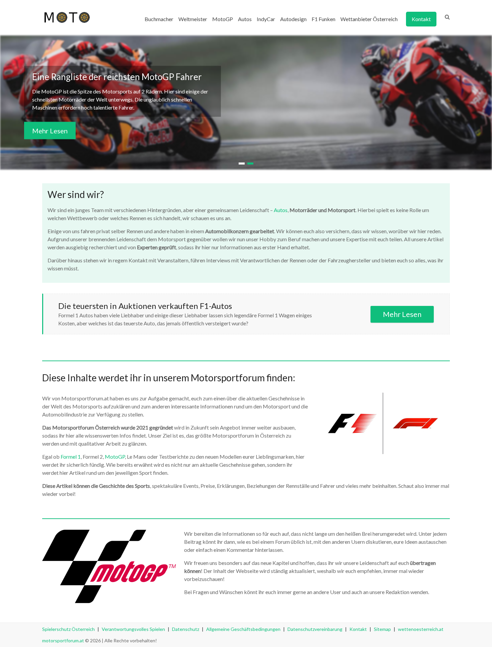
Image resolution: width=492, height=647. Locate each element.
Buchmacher (159, 19)
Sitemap (382, 629)
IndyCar (266, 19)
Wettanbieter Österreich (369, 19)
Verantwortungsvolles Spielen (133, 629)
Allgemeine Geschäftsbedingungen (243, 629)
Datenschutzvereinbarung (315, 629)
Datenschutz (185, 629)
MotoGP (222, 19)
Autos (245, 19)
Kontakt (421, 19)
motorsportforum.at (63, 640)
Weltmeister (192, 19)
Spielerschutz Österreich (68, 629)
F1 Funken (323, 19)
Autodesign (293, 19)
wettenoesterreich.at (420, 629)
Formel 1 (71, 456)
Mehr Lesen (50, 131)
